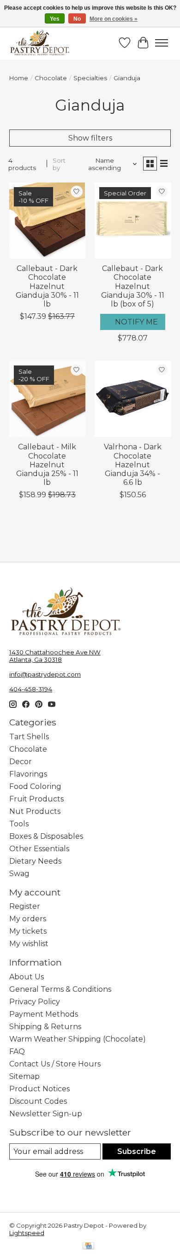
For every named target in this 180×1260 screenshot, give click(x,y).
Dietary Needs (35, 861)
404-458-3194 (30, 689)
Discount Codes (38, 1101)
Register (24, 906)
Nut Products (34, 811)
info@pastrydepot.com (45, 674)
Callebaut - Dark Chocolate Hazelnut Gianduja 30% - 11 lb (47, 286)
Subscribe (136, 1151)
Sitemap (24, 1076)
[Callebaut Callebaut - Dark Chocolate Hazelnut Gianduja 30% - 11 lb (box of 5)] (133, 221)
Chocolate (51, 78)
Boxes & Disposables (46, 836)
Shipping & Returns (45, 1026)
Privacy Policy (34, 1001)
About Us (26, 976)
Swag (19, 873)
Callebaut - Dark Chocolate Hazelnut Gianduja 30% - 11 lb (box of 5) (132, 286)
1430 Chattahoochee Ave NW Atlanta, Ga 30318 (55, 655)
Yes (55, 19)
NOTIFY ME (136, 322)
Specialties (90, 78)
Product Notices (39, 1088)
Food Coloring (35, 786)
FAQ (17, 1051)
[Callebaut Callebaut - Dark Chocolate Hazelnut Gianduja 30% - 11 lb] (47, 221)
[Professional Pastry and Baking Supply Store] (39, 43)
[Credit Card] (88, 1246)
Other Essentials (39, 848)
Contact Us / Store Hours (55, 1064)
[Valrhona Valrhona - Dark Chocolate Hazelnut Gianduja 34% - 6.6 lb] (133, 399)
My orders (27, 918)
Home (18, 78)
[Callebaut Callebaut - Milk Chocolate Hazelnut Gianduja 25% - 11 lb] (47, 399)
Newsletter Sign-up (45, 1113)
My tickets (28, 931)
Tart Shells (29, 736)
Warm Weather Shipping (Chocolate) (77, 1039)
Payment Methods (43, 1014)
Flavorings (28, 774)
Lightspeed (26, 1232)
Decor (20, 761)
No (77, 19)
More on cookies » (114, 19)
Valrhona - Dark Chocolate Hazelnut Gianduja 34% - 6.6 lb (133, 464)
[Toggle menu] (161, 43)
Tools (19, 823)
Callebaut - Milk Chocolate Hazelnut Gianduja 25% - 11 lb (47, 464)
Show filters (90, 138)
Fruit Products (36, 799)
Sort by (59, 164)
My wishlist (28, 943)
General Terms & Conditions (60, 989)
